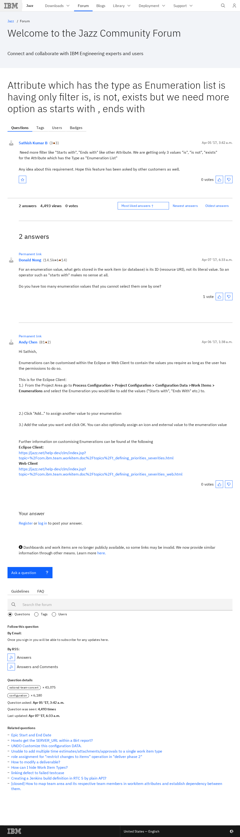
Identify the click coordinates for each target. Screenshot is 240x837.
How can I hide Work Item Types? (39, 767)
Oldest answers (217, 206)
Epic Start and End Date (31, 735)
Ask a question (23, 572)
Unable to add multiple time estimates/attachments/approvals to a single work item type (86, 751)
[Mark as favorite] (22, 179)
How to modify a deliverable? (35, 762)
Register (26, 523)
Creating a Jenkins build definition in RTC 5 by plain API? (58, 778)
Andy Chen (28, 342)
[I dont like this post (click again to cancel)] (228, 179)
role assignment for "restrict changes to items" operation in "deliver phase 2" (76, 756)
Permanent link (30, 254)
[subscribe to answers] (11, 657)
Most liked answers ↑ (137, 206)
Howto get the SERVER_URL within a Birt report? (52, 740)
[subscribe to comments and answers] (11, 666)
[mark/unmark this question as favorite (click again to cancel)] (22, 179)
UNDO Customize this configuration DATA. (46, 745)
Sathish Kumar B (33, 143)
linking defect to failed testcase (37, 772)
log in (42, 523)
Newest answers (185, 206)
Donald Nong (30, 260)
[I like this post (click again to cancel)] (219, 179)
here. (101, 553)
